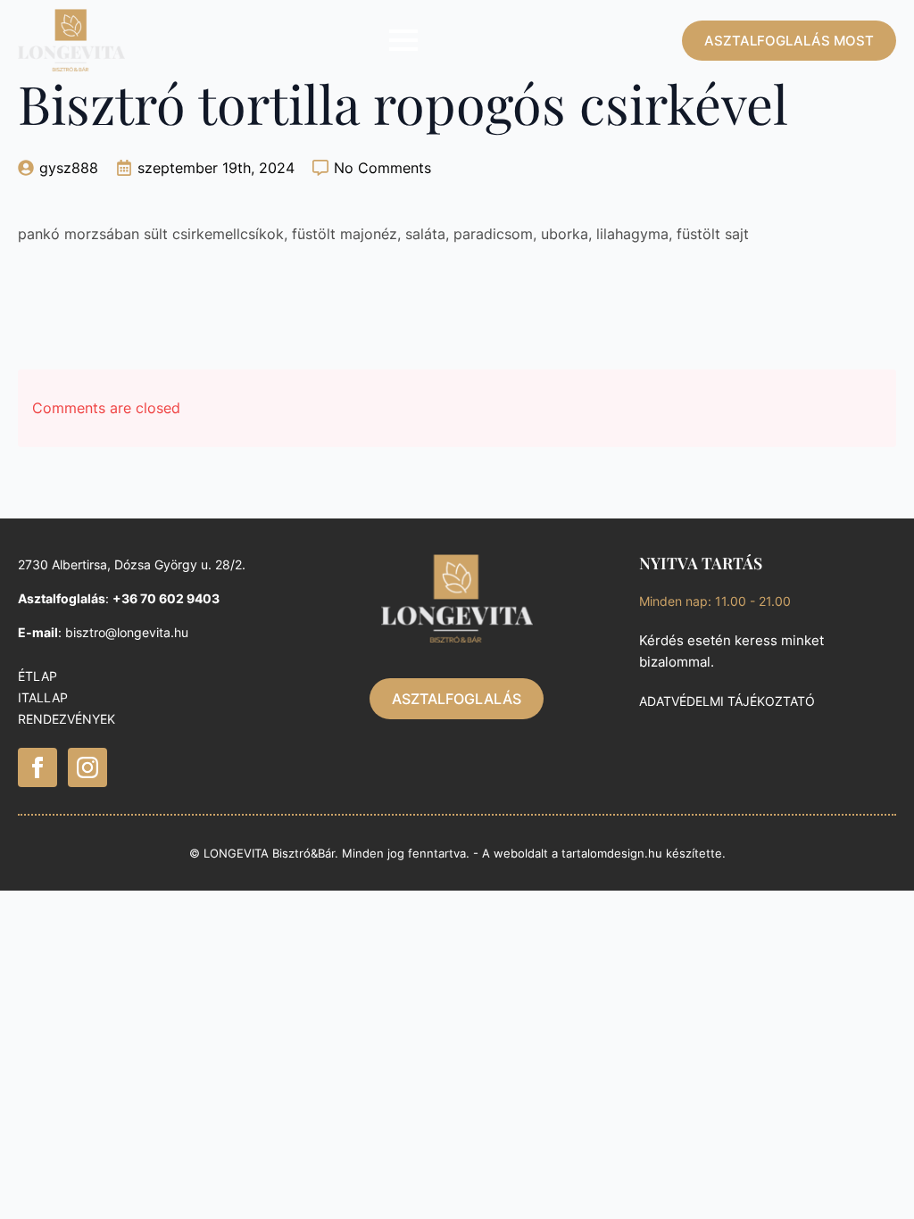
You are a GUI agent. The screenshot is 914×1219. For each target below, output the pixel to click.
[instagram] (87, 767)
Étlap (37, 676)
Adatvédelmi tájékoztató (727, 701)
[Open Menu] (403, 40)
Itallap (43, 697)
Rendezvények (66, 718)
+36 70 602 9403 (166, 598)
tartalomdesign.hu (611, 853)
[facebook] (37, 767)
